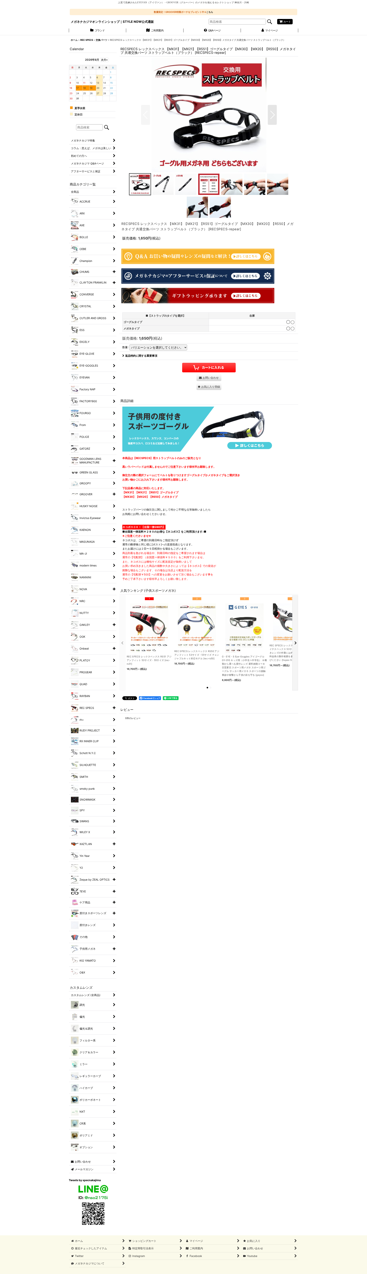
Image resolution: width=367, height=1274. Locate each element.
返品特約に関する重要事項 (141, 355)
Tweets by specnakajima (85, 1180)
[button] (145, 115)
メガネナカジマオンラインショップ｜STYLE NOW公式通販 (112, 22)
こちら (209, 12)
